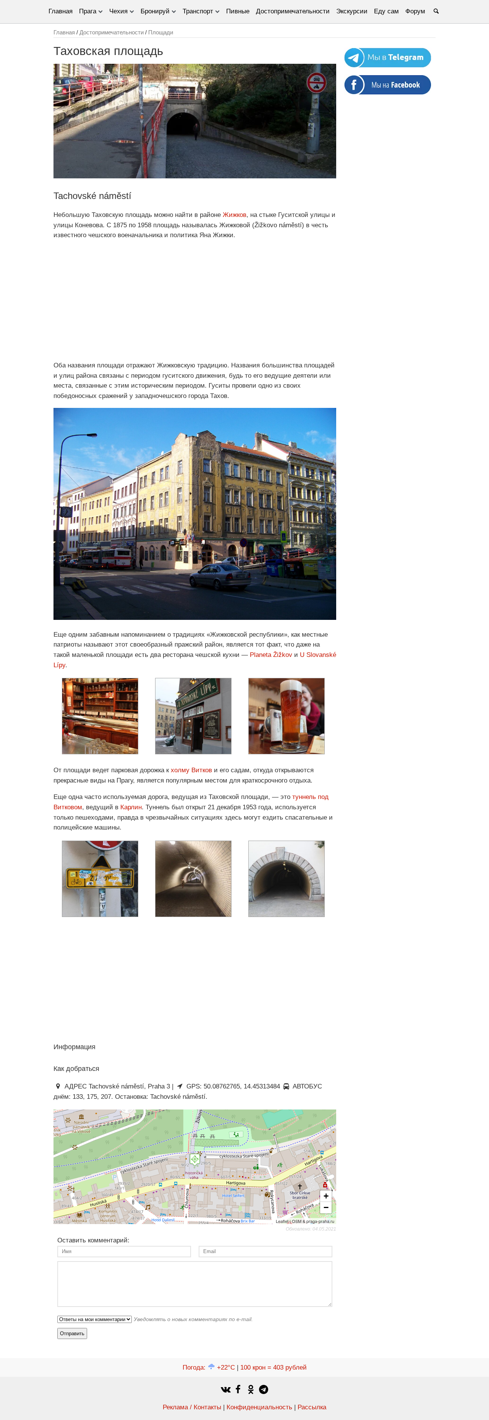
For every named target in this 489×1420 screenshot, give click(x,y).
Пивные (237, 11)
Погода (209, 1367)
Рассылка (312, 1407)
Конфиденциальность (259, 1407)
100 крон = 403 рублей (273, 1367)
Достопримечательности (293, 11)
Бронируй (155, 11)
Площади (160, 32)
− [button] (326, 1207)
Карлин (131, 807)
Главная (61, 11)
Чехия (118, 11)
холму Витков (191, 770)
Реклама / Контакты (192, 1407)
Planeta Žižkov (271, 654)
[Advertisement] (194, 300)
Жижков (234, 214)
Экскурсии (352, 11)
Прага (87, 11)
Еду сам (386, 11)
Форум (415, 11)
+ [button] (326, 1196)
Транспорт (198, 11)
